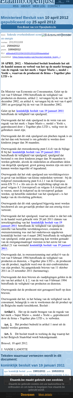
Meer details (45, 394)
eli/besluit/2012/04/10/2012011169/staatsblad (27, 53)
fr (67, 1)
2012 (64, 17)
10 (47, 17)
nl (60, 1)
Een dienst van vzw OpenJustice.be (36, 27)
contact (54, 6)
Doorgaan (27, 394)
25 (34, 22)
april (54, 17)
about (25, 6)
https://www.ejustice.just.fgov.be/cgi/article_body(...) (36, 57)
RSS (15, 6)
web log (39, 6)
